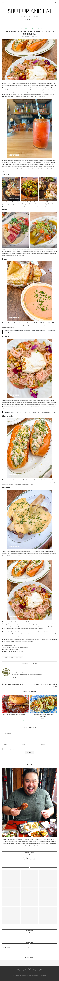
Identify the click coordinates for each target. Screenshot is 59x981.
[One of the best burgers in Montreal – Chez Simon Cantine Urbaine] (15, 704)
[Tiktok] (27, 20)
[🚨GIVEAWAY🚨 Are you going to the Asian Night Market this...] (32, 963)
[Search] (56, 2)
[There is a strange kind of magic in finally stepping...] (11, 878)
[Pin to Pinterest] (35, 663)
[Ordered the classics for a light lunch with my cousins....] (29, 897)
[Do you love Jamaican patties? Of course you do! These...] (11, 897)
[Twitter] (31, 20)
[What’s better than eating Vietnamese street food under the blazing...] (29, 878)
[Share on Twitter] (33, 663)
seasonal (11, 657)
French (5, 657)
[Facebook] (29, 20)
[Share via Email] (36, 663)
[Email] (33, 20)
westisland (19, 657)
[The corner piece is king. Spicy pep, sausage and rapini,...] (9, 963)
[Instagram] (25, 20)
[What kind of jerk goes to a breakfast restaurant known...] (38, 963)
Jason (28, 36)
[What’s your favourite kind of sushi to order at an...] (29, 915)
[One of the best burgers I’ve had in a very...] (11, 915)
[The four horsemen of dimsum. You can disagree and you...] (27, 963)
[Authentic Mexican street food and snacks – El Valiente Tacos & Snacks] (43, 704)
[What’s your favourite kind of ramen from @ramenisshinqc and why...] (48, 878)
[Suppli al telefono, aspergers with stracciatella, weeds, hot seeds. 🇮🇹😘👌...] (50, 963)
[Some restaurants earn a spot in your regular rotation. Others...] (44, 963)
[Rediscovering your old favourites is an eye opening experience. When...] (48, 915)
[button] (4, 708)
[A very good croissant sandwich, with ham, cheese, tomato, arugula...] (15, 963)
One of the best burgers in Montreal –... (15, 715)
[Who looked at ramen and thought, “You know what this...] (48, 897)
